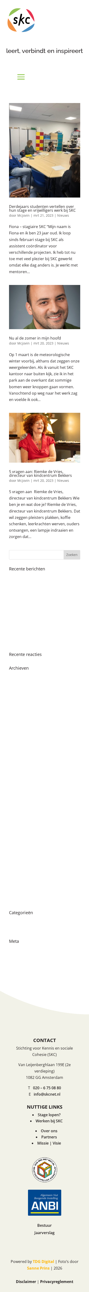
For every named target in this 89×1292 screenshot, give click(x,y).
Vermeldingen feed (26, 957)
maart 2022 (19, 808)
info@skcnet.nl (47, 1094)
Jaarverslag (44, 1232)
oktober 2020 (21, 883)
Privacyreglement (56, 1281)
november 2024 (23, 692)
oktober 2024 (21, 700)
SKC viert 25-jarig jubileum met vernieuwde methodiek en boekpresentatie (36, 620)
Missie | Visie (49, 1143)
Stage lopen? (49, 1114)
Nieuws (63, 215)
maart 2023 (19, 767)
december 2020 (23, 875)
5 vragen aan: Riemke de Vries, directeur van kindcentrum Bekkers (40, 473)
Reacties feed (21, 965)
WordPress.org (22, 973)
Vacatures (18, 928)
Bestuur (44, 1225)
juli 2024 (16, 708)
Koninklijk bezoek (25, 576)
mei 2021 (17, 850)
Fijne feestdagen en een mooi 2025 (40, 584)
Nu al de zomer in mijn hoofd (35, 338)
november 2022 (23, 775)
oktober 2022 (21, 783)
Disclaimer (26, 1281)
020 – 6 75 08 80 (47, 1087)
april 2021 (18, 858)
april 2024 (18, 717)
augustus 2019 (22, 900)
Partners (49, 1137)
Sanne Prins (38, 1268)
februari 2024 (21, 733)
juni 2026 (17, 675)
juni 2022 (17, 791)
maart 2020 (19, 891)
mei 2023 (17, 758)
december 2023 (23, 742)
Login (14, 948)
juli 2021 (16, 841)
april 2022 (18, 800)
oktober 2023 (21, 750)
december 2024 (23, 683)
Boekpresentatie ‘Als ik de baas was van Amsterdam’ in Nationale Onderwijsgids (41, 599)
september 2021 (23, 833)
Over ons (49, 1130)
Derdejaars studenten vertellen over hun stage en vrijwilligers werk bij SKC (42, 208)
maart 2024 (19, 725)
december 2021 (23, 816)
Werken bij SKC (49, 1121)
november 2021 (23, 825)
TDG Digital (43, 1261)
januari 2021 (20, 866)
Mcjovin (23, 215)
